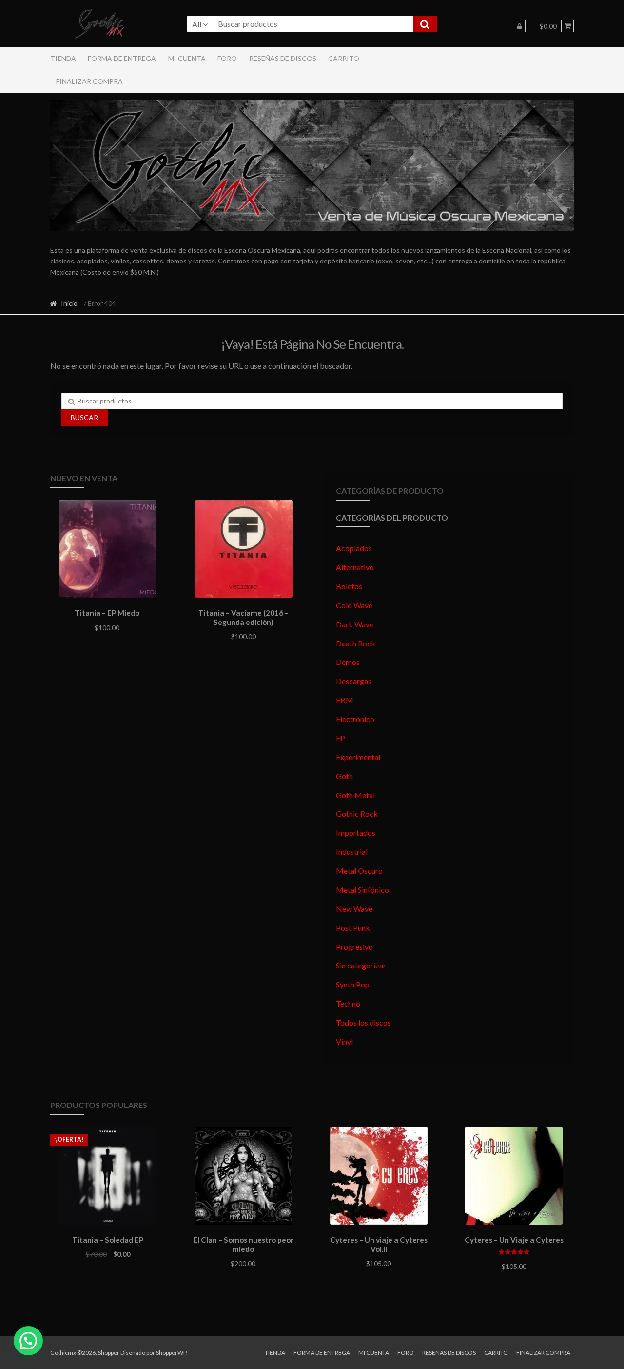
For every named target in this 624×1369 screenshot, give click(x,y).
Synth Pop (353, 984)
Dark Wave (354, 624)
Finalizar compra (89, 81)
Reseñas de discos (282, 58)
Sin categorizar (361, 965)
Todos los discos (363, 1022)
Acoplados (354, 548)
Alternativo (355, 567)
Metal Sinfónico (362, 889)
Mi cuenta (187, 58)
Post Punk (353, 927)
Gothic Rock (357, 813)
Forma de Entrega (122, 58)
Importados (355, 832)
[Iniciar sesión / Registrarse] (519, 26)
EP (340, 738)
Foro (227, 58)
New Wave (354, 908)
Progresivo (354, 946)
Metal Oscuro (359, 870)
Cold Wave (354, 605)
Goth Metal (355, 795)
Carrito (343, 58)
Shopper (108, 1352)
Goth (344, 776)
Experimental (358, 757)
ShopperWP (171, 1352)
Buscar (84, 417)
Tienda (63, 58)
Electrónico (355, 719)
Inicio (69, 303)
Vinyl (344, 1041)
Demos (348, 661)
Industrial (352, 851)
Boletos (349, 586)
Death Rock (355, 643)
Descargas (353, 680)
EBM (344, 700)
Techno (348, 1003)
